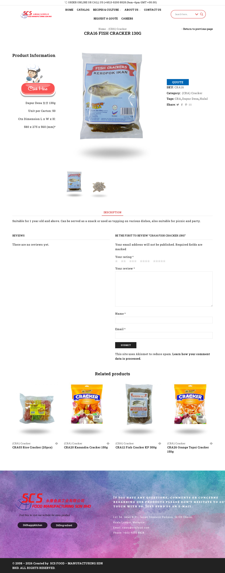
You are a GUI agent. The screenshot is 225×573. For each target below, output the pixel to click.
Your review (125, 268)
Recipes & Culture (106, 9)
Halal (204, 99)
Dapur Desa (190, 99)
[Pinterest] (186, 104)
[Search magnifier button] (201, 14)
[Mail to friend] (189, 104)
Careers (127, 18)
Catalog (83, 9)
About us (131, 9)
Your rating (124, 257)
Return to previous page (198, 29)
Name (120, 313)
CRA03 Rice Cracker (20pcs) (32, 447)
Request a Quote (106, 18)
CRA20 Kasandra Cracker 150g (86, 447)
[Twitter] (178, 104)
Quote (177, 82)
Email (120, 329)
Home (69, 9)
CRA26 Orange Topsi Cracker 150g (188, 449)
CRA (178, 99)
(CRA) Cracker (117, 29)
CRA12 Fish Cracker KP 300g (136, 447)
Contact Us (152, 9)
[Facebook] (182, 104)
